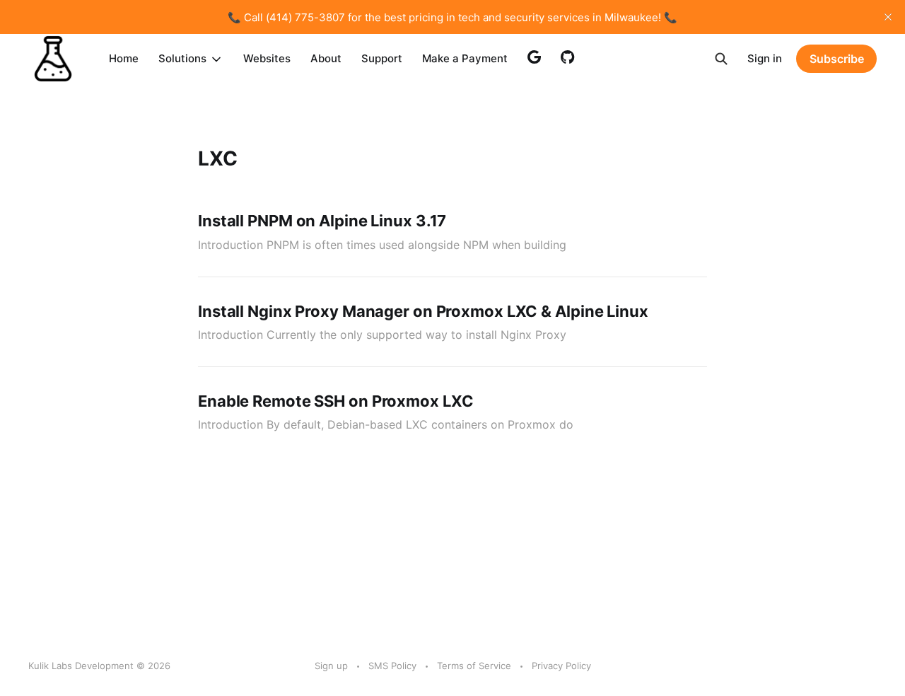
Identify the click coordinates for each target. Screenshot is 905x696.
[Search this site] (721, 58)
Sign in (764, 58)
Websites (267, 58)
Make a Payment (465, 58)
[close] (888, 17)
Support (381, 58)
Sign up (331, 665)
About (325, 58)
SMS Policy (392, 665)
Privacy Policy (561, 665)
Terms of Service (474, 665)
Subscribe (837, 59)
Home (124, 58)
